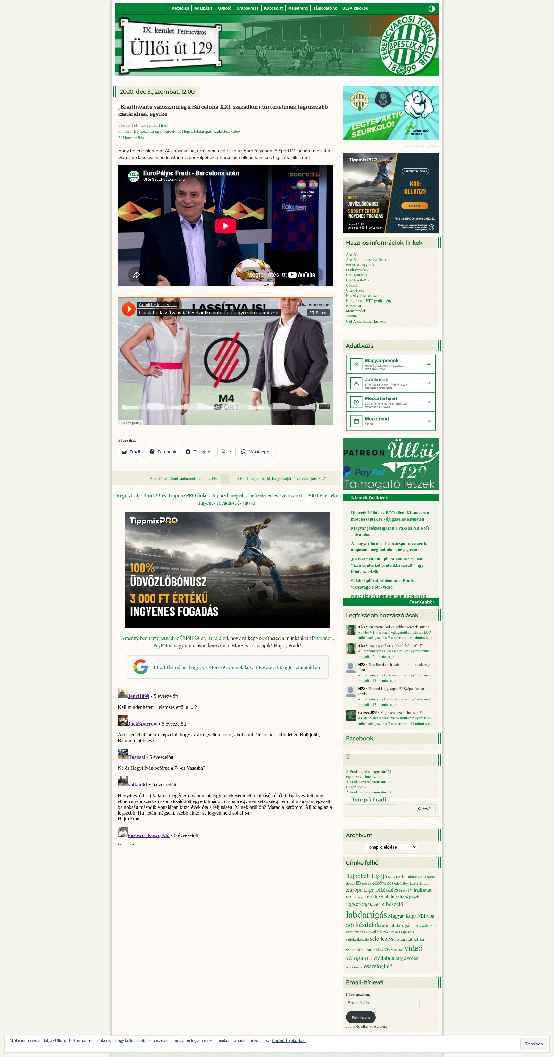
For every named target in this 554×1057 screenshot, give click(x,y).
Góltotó (224, 8)
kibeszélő (392, 904)
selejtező (380, 938)
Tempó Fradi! (370, 799)
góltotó (401, 897)
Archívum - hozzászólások (366, 259)
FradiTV (406, 890)
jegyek (414, 896)
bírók (391, 877)
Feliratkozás (361, 1017)
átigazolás (406, 957)
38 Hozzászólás (131, 137)
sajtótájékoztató (357, 939)
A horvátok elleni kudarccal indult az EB (183, 478)
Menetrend (298, 8)
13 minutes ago (384, 704)
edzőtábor (401, 883)
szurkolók (355, 949)
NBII (430, 916)
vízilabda (383, 957)
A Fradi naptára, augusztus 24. (369, 771)
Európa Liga (360, 889)
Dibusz (412, 876)
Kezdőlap (180, 8)
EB (358, 883)
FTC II (351, 897)
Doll (421, 876)
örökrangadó (354, 967)
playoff (371, 931)
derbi (401, 876)
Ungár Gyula (356, 786)
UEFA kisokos (355, 8)
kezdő (375, 904)
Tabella (351, 315)
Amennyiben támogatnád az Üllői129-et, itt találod (174, 638)
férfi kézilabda (379, 896)
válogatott (359, 957)
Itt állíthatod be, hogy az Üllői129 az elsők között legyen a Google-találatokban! (238, 667)
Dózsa (430, 876)
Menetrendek (356, 310)
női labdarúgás (396, 925)
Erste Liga (419, 883)
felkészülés (386, 889)
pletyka (383, 932)
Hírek (163, 125)
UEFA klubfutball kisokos (366, 320)
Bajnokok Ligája (147, 131)
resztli (395, 931)
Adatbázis (203, 8)
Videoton (397, 949)
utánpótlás (374, 949)
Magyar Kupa (402, 915)
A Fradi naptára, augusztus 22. (369, 791)
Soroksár (398, 939)
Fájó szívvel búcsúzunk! (364, 776)
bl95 (361, 664)
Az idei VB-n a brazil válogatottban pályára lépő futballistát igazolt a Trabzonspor (394, 635)
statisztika (415, 939)
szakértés (221, 131)
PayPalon (162, 645)
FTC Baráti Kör (358, 279)
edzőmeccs (382, 883)
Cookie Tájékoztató (289, 1040)
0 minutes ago (421, 637)
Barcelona (171, 131)
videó (235, 131)
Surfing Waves (429, 146)
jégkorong (357, 904)
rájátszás (407, 931)
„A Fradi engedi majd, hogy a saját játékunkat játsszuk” (280, 478)
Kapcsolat (273, 8)
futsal (361, 897)
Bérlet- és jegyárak (360, 264)
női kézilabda (363, 924)
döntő (350, 882)
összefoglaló (378, 966)
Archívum (353, 254)
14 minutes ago (421, 723)
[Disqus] (227, 765)
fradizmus (423, 890)
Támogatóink (325, 8)
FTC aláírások (356, 274)
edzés (366, 883)
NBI (421, 916)
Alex (361, 626)
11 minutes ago (384, 680)
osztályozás (355, 932)
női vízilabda (424, 925)
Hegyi (187, 131)
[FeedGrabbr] (391, 602)
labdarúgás (203, 131)
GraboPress (248, 8)
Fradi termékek (357, 269)
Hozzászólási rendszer (363, 295)
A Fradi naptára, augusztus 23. (369, 781)
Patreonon (322, 638)
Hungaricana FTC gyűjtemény (369, 300)
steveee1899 (367, 712)
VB (387, 949)
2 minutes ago (383, 656)
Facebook (359, 738)
